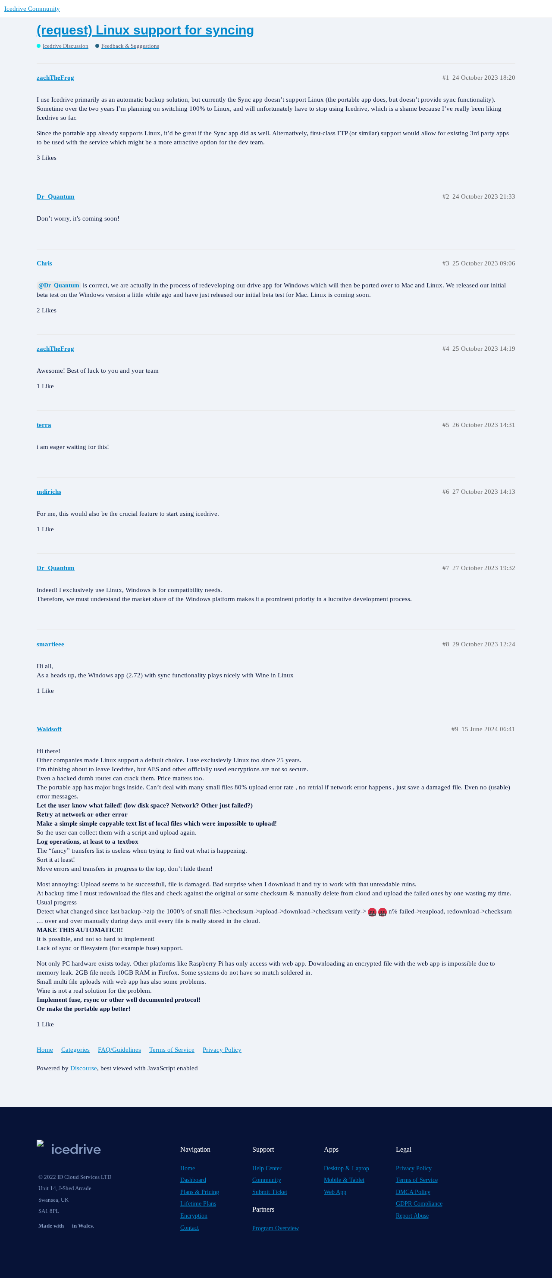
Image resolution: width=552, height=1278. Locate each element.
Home (45, 1049)
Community (266, 1180)
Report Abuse (412, 1216)
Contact (189, 1228)
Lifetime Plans (198, 1203)
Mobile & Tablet (344, 1180)
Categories (75, 1049)
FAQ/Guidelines (119, 1049)
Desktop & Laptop (346, 1168)
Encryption (193, 1216)
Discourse (83, 1068)
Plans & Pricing (199, 1192)
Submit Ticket (269, 1192)
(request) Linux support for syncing (145, 30)
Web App (335, 1192)
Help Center (267, 1168)
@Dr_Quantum (58, 285)
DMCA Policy (413, 1192)
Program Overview (275, 1228)
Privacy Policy (222, 1049)
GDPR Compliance (419, 1203)
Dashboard (193, 1180)
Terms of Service (171, 1049)
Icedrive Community (32, 8)
